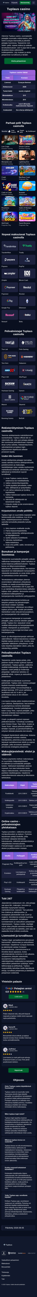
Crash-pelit (22, 131)
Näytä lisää (18, 1070)
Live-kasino (13, 131)
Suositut (4, 131)
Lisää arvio (18, 996)
